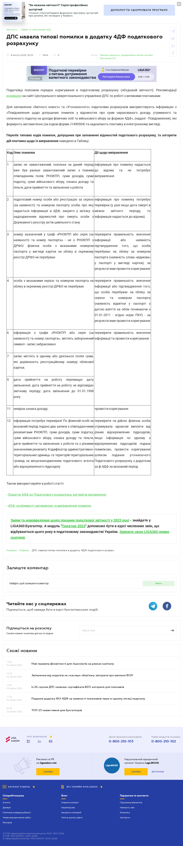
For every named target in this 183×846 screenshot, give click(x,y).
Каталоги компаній (71, 812)
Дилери (7, 807)
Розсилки (125, 812)
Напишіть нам (127, 807)
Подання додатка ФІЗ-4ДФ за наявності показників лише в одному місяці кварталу (88, 698)
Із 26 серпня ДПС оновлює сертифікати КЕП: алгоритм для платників (77, 686)
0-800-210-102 (163, 741)
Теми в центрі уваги (71, 817)
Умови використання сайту (17, 817)
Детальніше (158, 772)
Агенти (6, 802)
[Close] (179, 4)
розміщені (14, 96)
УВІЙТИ (158, 583)
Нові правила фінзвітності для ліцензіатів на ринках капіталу (72, 663)
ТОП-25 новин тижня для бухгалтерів (56, 710)
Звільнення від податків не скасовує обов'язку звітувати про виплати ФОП (82, 675)
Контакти (125, 817)
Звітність (11, 29)
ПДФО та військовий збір (36, 29)
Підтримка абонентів (131, 802)
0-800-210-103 (121, 741)
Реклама (7, 822)
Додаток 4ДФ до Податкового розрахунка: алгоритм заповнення (57, 494)
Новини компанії (70, 802)
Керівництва (68, 807)
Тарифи (48, 772)
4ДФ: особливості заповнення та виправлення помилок (49, 506)
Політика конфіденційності (17, 812)
